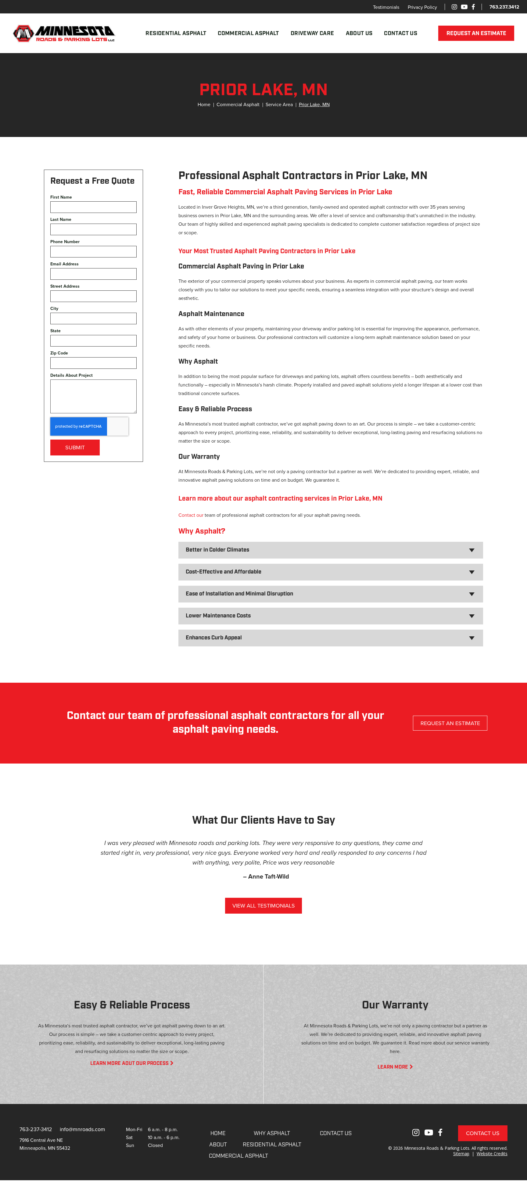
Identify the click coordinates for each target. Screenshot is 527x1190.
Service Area (279, 104)
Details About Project (71, 375)
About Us (359, 34)
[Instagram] (454, 6)
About (218, 1145)
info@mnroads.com (82, 1129)
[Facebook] (473, 6)
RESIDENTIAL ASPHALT (272, 1145)
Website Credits (492, 1153)
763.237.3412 (504, 7)
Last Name (60, 219)
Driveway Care (312, 34)
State (55, 330)
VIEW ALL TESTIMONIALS (263, 905)
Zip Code (59, 353)
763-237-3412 (36, 1129)
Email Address (64, 264)
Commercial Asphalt (248, 34)
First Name (61, 197)
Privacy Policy (422, 7)
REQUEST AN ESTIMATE (476, 34)
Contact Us (400, 34)
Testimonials (386, 7)
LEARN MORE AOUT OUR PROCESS (129, 1063)
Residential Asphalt (175, 34)
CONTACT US (336, 1134)
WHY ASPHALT (272, 1134)
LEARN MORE (393, 1067)
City (54, 308)
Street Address (65, 286)
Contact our (190, 515)
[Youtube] (464, 6)
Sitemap (461, 1153)
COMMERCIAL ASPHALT (238, 1156)
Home (204, 104)
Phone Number (65, 241)
